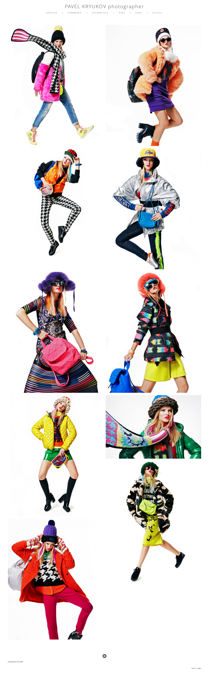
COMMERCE (75, 13)
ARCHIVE (51, 13)
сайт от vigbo (196, 668)
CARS (138, 13)
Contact (157, 13)
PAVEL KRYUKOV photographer (104, 6)
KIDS (122, 13)
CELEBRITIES (100, 13)
